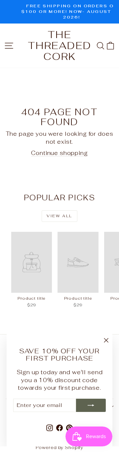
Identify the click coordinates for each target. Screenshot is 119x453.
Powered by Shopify (59, 447)
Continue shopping (59, 153)
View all (59, 216)
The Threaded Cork (59, 45)
